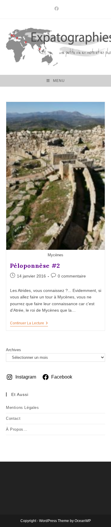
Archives (13, 350)
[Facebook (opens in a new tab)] (56, 8)
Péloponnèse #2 (35, 265)
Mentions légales (22, 407)
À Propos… (16, 429)
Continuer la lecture (29, 323)
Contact (13, 418)
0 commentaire (72, 276)
